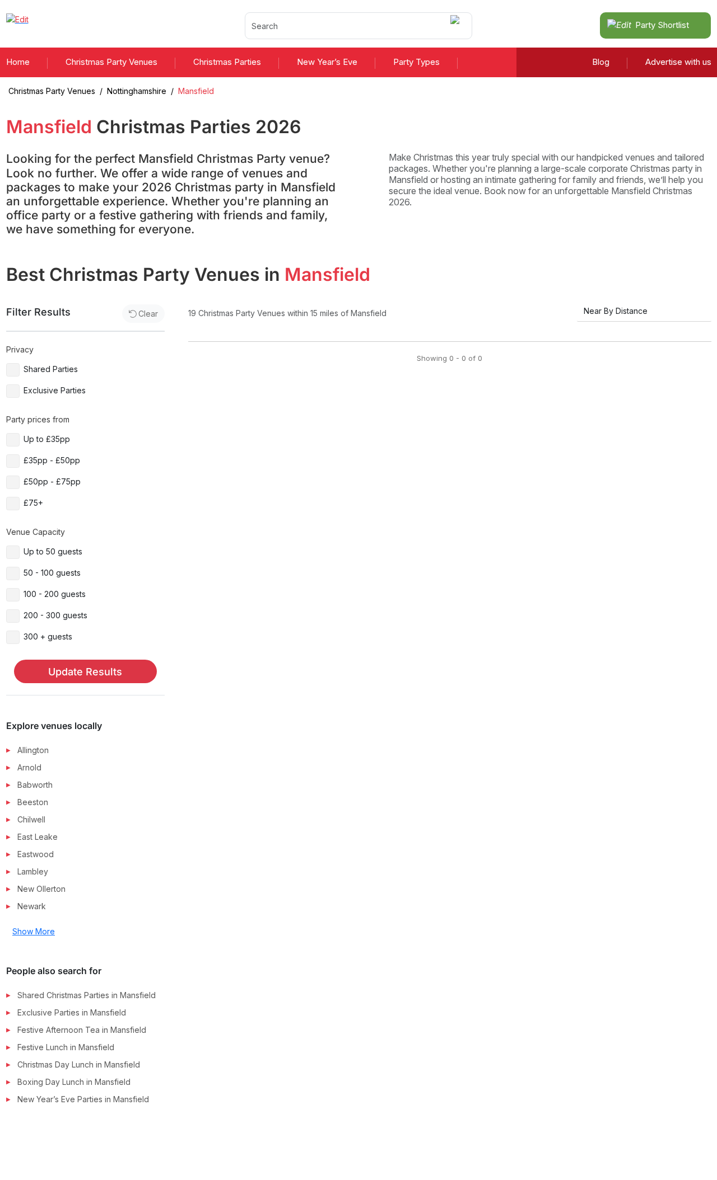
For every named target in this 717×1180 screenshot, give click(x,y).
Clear (148, 313)
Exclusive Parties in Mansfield (71, 1012)
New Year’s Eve (327, 62)
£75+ (33, 502)
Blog (600, 62)
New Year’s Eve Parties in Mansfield (83, 1099)
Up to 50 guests (53, 551)
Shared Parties (51, 369)
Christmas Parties (227, 62)
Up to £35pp (47, 439)
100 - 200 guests (55, 594)
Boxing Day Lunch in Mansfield (74, 1082)
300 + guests (48, 636)
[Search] (457, 25)
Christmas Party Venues (111, 62)
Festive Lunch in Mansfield (65, 1047)
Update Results (85, 672)
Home (18, 62)
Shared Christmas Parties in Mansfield (86, 995)
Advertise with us (678, 62)
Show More (33, 931)
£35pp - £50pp (52, 460)
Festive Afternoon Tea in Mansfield (81, 1030)
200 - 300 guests (55, 615)
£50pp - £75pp (52, 481)
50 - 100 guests (52, 572)
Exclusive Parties (55, 390)
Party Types (416, 62)
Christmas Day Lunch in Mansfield (78, 1064)
